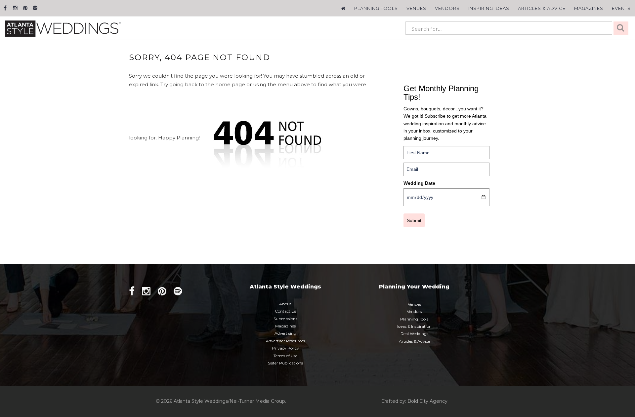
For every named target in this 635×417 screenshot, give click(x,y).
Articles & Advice (542, 8)
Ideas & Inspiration (414, 326)
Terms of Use (285, 355)
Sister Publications (285, 362)
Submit (414, 220)
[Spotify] (35, 8)
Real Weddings (414, 333)
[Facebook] (5, 8)
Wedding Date (419, 183)
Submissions (285, 318)
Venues (416, 8)
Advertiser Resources (285, 340)
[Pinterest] (25, 8)
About (285, 303)
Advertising (285, 333)
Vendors (447, 8)
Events (621, 8)
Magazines (588, 8)
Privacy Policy (285, 348)
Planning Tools (376, 8)
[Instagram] (15, 8)
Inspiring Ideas (488, 8)
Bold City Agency (427, 401)
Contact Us (285, 311)
